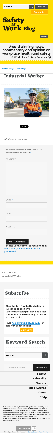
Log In (41, 6)
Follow (41, 374)
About (42, 392)
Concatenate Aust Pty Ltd (38, 432)
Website (10, 227)
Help (43, 397)
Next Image (21, 68)
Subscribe (39, 12)
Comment (12, 159)
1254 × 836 (22, 139)
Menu (44, 37)
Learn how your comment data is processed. (22, 250)
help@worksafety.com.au (26, 322)
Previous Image (8, 68)
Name (9, 200)
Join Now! (26, 330)
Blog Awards (37, 388)
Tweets (41, 383)
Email (10, 213)
